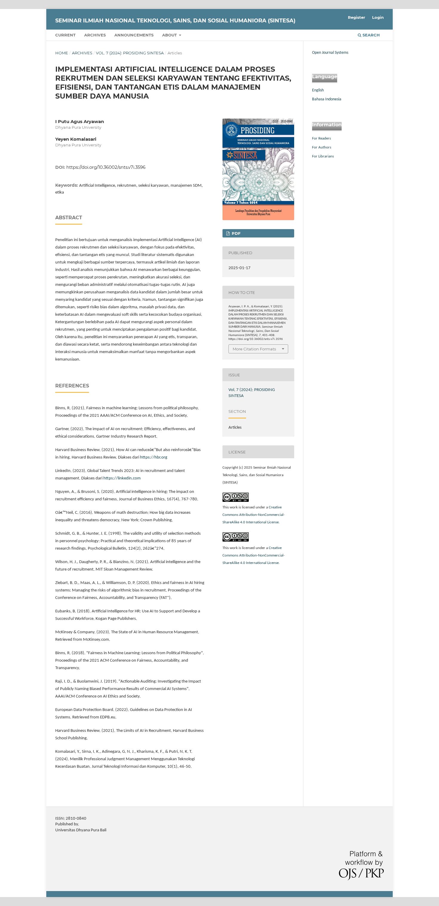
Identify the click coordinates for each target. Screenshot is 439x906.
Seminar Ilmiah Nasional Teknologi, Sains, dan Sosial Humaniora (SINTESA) (175, 20)
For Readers (321, 138)
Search (370, 35)
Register (356, 17)
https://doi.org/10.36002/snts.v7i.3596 (105, 167)
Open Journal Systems (330, 52)
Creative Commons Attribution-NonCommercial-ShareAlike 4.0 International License (253, 514)
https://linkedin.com (122, 478)
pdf (235, 233)
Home (61, 52)
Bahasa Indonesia (326, 99)
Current (65, 35)
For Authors (321, 147)
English (318, 90)
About (170, 35)
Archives (95, 35)
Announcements (134, 35)
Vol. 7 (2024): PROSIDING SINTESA (130, 52)
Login (378, 17)
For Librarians (323, 156)
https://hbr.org (153, 457)
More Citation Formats (254, 349)
